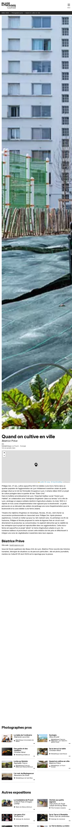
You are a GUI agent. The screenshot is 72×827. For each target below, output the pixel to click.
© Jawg (47, 482)
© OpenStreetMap (56, 482)
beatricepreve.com (17, 545)
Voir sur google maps (8, 448)
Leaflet (42, 482)
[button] (36, 465)
